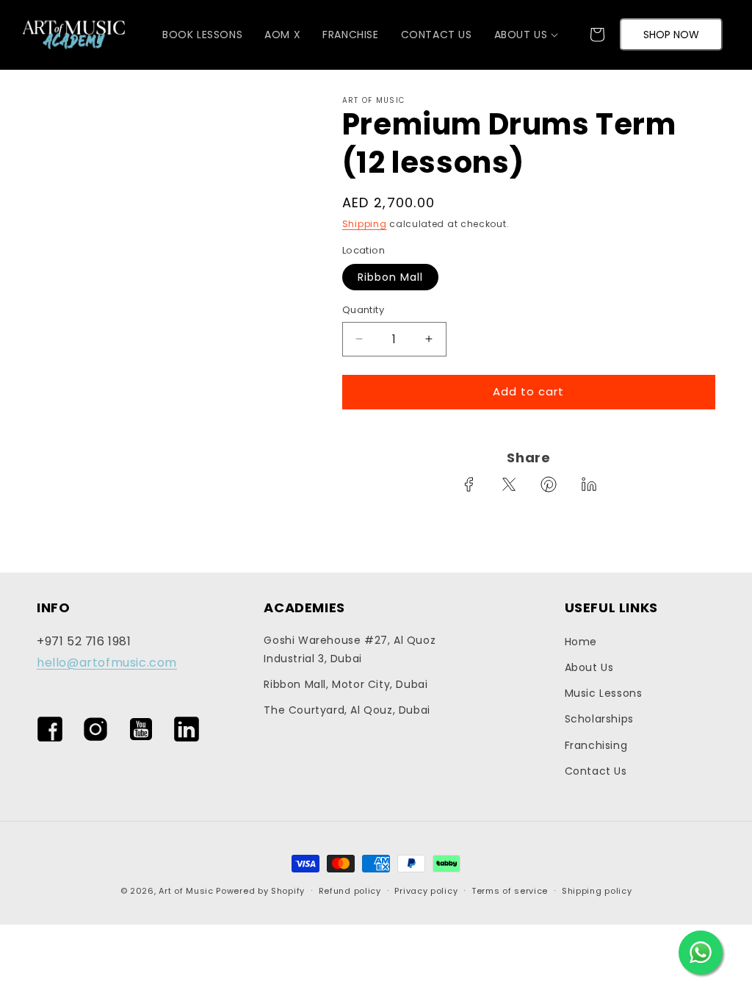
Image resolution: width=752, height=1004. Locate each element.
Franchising (596, 745)
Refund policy (350, 891)
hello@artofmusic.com (107, 662)
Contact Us (596, 771)
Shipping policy (597, 891)
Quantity (363, 310)
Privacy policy (426, 891)
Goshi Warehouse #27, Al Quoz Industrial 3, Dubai (349, 649)
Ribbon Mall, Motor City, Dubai (345, 684)
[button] (521, 34)
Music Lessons (604, 693)
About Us (589, 667)
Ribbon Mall (390, 277)
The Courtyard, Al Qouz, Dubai (347, 710)
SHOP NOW (671, 34)
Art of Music (186, 891)
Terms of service (509, 891)
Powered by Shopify (260, 891)
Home (581, 641)
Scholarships (599, 718)
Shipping (364, 224)
